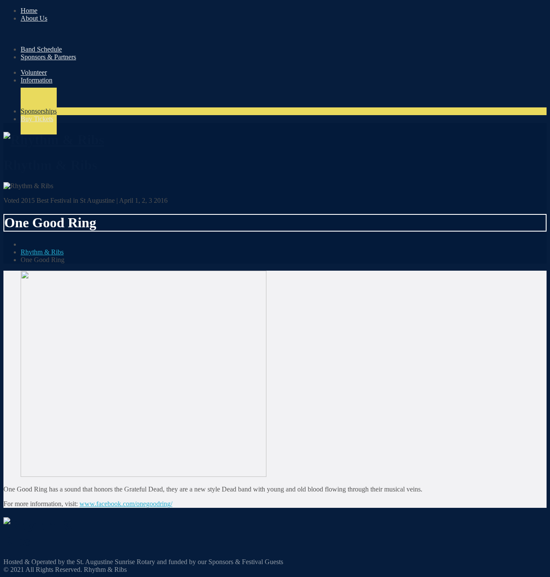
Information (36, 80)
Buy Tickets (37, 118)
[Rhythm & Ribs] (53, 139)
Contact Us (53, 103)
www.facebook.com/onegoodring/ (125, 503)
